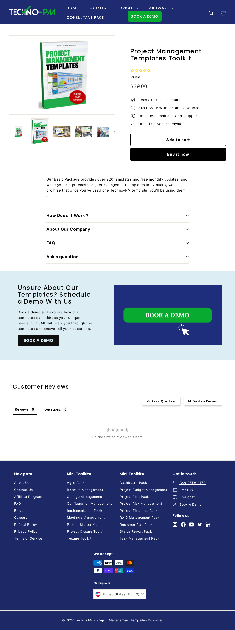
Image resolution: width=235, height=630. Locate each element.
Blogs (18, 510)
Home (72, 8)
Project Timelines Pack (139, 510)
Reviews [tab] (21, 409)
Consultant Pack (86, 17)
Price (135, 77)
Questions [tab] (52, 409)
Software (159, 8)
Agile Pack (76, 483)
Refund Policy (25, 524)
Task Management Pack (139, 538)
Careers (20, 517)
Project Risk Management (141, 503)
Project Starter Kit (82, 524)
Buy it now (178, 154)
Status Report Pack (136, 531)
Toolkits (96, 8)
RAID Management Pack (140, 517)
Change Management (84, 497)
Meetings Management (86, 517)
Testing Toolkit (79, 538)
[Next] (112, 131)
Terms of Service (28, 538)
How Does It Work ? (67, 215)
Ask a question (62, 256)
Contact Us (23, 490)
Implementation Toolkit (86, 510)
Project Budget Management (143, 490)
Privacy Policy (26, 531)
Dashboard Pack (133, 483)
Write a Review (205, 401)
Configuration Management (89, 503)
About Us (21, 483)
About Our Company (68, 229)
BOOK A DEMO (144, 16)
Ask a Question (163, 401)
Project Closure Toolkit (85, 531)
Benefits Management (85, 490)
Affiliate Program (28, 497)
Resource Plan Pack (136, 524)
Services (125, 8)
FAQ (50, 243)
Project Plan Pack (134, 497)
